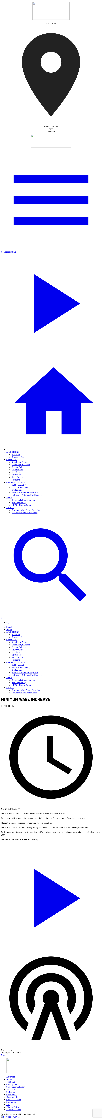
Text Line (16, 479)
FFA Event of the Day (21, 487)
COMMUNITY (11, 459)
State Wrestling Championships (26, 510)
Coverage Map (18, 457)
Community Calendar (21, 464)
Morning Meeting (19, 502)
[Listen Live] (51, 896)
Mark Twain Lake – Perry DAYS (25, 492)
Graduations (17, 489)
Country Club (17, 469)
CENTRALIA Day (19, 484)
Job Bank (16, 472)
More (3, 1055)
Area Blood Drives (19, 462)
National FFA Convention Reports (27, 495)
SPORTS (10, 507)
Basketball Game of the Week (24, 512)
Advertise (16, 454)
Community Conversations (23, 500)
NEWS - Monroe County (22, 505)
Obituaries (16, 474)
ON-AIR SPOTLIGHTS (15, 482)
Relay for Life (17, 477)
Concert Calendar (19, 467)
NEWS (9, 497)
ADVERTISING (12, 452)
